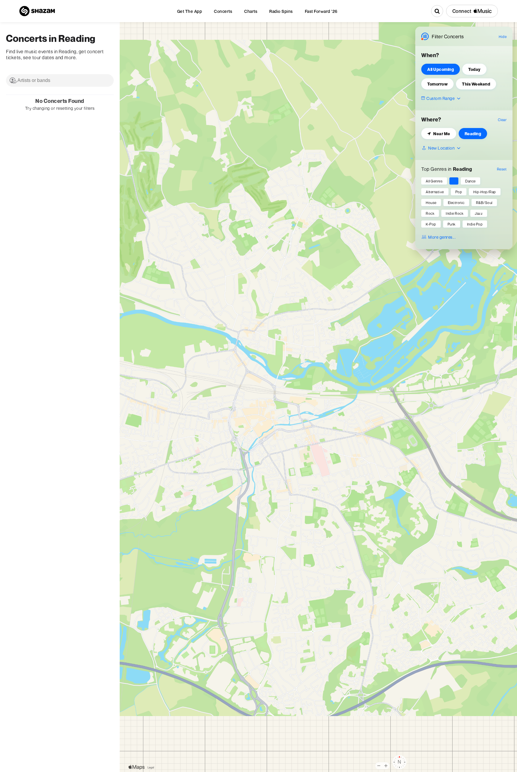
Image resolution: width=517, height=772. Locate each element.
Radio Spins (281, 11)
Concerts (223, 11)
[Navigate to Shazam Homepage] (37, 11)
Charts (250, 11)
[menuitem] (189, 11)
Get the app (189, 11)
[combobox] (59, 80)
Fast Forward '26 (321, 11)
